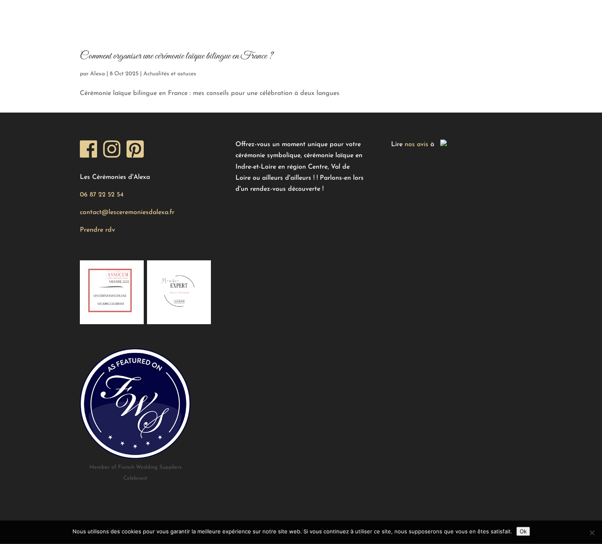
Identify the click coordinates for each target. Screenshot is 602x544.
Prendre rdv (97, 230)
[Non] (592, 532)
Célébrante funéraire (496, 14)
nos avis (416, 144)
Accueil (92, 14)
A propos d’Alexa (325, 14)
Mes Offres (145, 14)
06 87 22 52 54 (102, 195)
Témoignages (215, 14)
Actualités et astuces (169, 74)
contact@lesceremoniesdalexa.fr (127, 212)
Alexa (97, 74)
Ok (523, 531)
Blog (266, 14)
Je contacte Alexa (406, 14)
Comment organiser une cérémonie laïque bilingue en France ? (176, 56)
